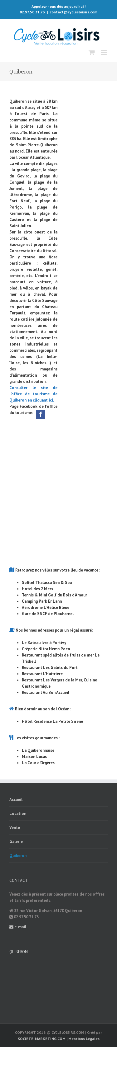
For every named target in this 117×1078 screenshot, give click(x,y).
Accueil (15, 799)
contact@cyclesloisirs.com (73, 12)
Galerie (16, 841)
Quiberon (18, 855)
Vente (14, 827)
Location (17, 813)
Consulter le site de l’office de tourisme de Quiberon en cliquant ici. (33, 394)
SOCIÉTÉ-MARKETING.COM (42, 1038)
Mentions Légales (84, 1038)
